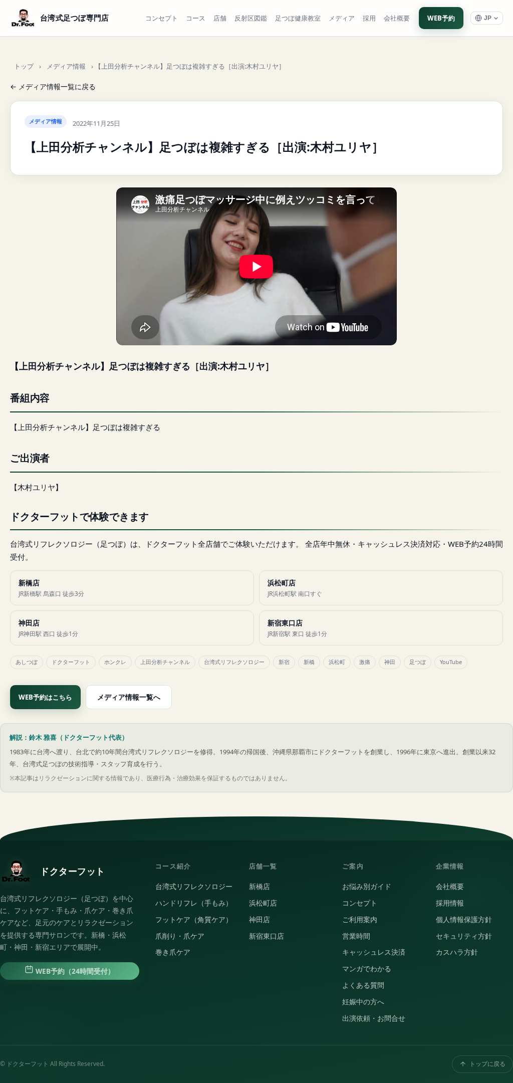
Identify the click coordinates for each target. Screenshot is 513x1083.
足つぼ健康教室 (298, 18)
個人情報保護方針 (464, 919)
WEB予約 (441, 18)
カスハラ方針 (457, 952)
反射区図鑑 (250, 18)
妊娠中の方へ (363, 1001)
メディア (342, 18)
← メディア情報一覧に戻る (53, 86)
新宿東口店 (266, 936)
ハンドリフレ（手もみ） (193, 903)
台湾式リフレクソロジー (193, 886)
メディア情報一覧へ (128, 697)
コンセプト (161, 18)
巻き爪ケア (172, 952)
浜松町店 (263, 903)
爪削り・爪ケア (179, 936)
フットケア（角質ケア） (193, 919)
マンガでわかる (366, 968)
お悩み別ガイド (366, 886)
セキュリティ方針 (464, 936)
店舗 (219, 18)
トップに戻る (487, 1063)
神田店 (259, 919)
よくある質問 (363, 985)
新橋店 (259, 886)
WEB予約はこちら (45, 697)
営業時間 (356, 936)
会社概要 (397, 18)
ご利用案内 (359, 919)
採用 (369, 18)
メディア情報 (66, 66)
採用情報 (450, 903)
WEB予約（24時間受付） (74, 971)
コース (195, 18)
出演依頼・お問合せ (373, 1018)
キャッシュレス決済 (373, 952)
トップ (24, 66)
